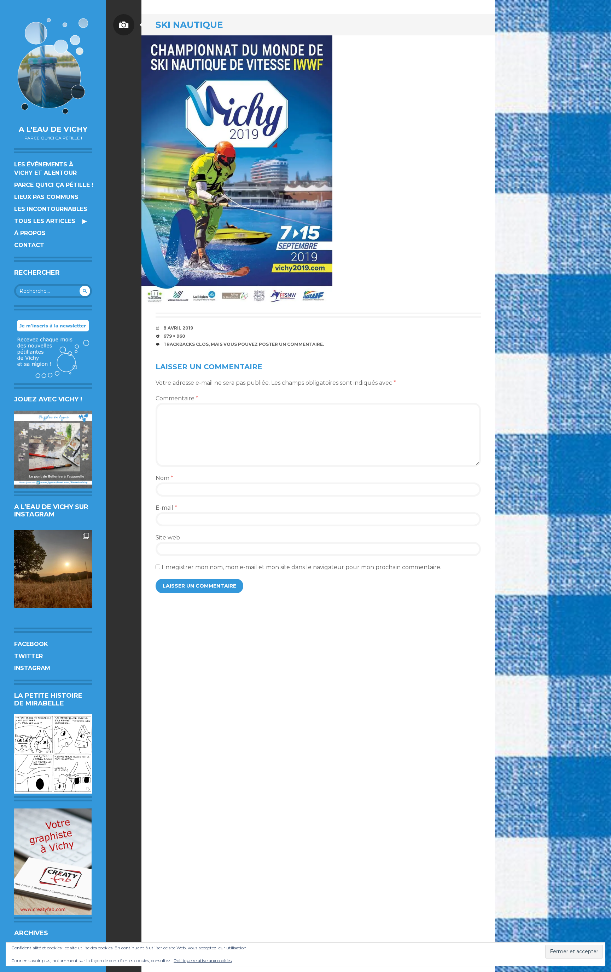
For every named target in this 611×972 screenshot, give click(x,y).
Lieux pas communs (46, 197)
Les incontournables (50, 209)
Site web (168, 537)
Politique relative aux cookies (203, 960)
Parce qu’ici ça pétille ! (53, 185)
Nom (164, 478)
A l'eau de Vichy (53, 129)
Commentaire (177, 398)
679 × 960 (174, 336)
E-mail (166, 507)
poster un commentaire (291, 344)
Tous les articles (44, 221)
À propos (30, 233)
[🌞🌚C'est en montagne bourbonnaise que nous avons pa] (53, 569)
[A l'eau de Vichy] (53, 66)
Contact (29, 245)
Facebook (31, 644)
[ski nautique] (236, 170)
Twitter (28, 656)
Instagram (32, 668)
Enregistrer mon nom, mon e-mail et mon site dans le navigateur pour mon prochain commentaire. (301, 567)
